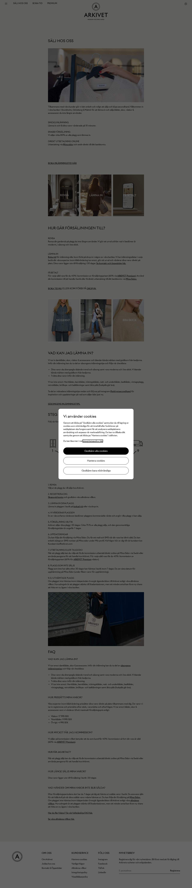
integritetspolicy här (93, 441)
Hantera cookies (96, 460)
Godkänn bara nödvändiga (96, 470)
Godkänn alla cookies (96, 451)
